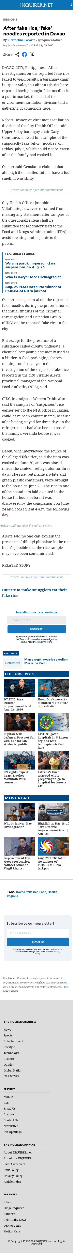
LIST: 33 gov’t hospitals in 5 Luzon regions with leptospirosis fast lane (53, 740)
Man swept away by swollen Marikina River (46, 661)
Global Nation (13, 1070)
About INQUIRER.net (18, 1152)
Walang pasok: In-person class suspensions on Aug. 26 (30, 265)
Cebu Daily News (15, 1220)
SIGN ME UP (36, 629)
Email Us (9, 1108)
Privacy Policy (44, 641)
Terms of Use (26, 639)
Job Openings (12, 1132)
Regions (10, 19)
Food (42, 892)
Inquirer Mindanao (14, 45)
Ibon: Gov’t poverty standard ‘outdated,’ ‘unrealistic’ (53, 702)
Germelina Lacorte (21, 40)
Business (9, 1059)
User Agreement (14, 1164)
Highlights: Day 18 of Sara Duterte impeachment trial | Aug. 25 (53, 828)
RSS (6, 1103)
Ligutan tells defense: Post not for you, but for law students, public (19, 739)
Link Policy (11, 1170)
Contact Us (11, 1120)
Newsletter (11, 1126)
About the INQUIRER (18, 1158)
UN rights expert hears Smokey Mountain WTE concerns (16, 777)
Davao (20, 892)
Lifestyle (9, 1047)
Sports (8, 1035)
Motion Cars (12, 1231)
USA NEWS (11, 1076)
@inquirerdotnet (50, 40)
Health (52, 892)
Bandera (9, 1214)
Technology (11, 1053)
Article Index (12, 1182)
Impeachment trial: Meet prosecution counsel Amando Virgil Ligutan (18, 863)
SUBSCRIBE (38, 942)
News (7, 1029)
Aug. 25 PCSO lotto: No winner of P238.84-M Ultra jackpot (33, 288)
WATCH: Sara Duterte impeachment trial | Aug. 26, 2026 (19, 704)
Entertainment (13, 1041)
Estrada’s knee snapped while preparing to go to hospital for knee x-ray (52, 778)
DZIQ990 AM (12, 1225)
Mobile (8, 1097)
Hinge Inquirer (14, 1208)
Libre (7, 1202)
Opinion (9, 1064)
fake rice (32, 892)
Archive (9, 1114)
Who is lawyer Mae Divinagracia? (33, 277)
